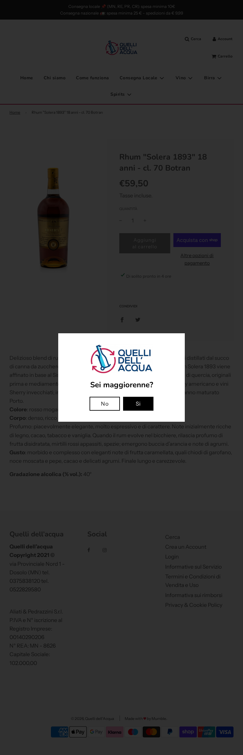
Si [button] (138, 404)
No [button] (105, 404)
